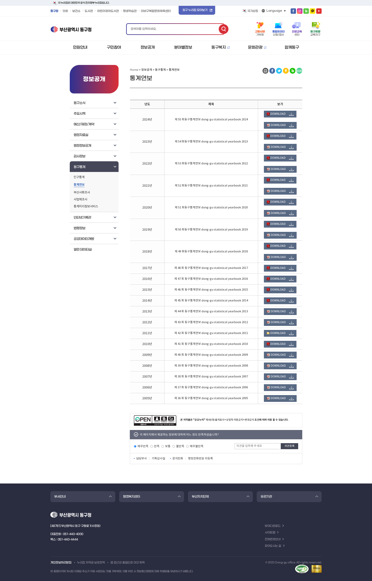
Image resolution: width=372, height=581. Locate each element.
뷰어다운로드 (272, 526)
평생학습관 (130, 11)
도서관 (89, 11)
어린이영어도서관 (108, 11)
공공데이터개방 (84, 239)
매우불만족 (196, 446)
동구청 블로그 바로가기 (306, 11)
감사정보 (79, 156)
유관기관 (266, 496)
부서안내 (59, 496)
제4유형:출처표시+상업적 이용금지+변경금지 (230, 419)
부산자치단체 (200, 496)
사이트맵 (270, 532)
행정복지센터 (131, 496)
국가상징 (252, 11)
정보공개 (147, 47)
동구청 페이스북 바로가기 (293, 11)
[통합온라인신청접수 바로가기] (278, 29)
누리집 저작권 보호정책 (91, 562)
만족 (156, 446)
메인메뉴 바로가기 (186, 0)
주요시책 (79, 114)
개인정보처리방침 (60, 562)
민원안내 (80, 47)
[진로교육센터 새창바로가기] (297, 29)
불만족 (180, 446)
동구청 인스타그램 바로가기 (299, 11)
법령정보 (79, 228)
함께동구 (292, 47)
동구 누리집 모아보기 (195, 10)
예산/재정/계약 (84, 124)
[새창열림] (155, 420)
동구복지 (218, 47)
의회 (65, 11)
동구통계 (79, 167)
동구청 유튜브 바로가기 (319, 11)
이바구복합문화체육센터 (156, 11)
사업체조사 (80, 199)
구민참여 (114, 47)
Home (134, 70)
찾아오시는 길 (273, 546)
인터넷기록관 (82, 218)
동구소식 (79, 103)
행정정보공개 (82, 146)
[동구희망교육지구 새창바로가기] (315, 29)
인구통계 (79, 177)
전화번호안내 (272, 539)
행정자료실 (81, 135)
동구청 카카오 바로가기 (312, 11)
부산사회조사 (82, 192)
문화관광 (255, 47)
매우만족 (143, 446)
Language (274, 10)
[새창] (272, 71)
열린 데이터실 (83, 250)
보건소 (76, 11)
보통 (167, 446)
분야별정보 (183, 47)
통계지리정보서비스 (86, 206)
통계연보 (79, 184)
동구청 (54, 11)
